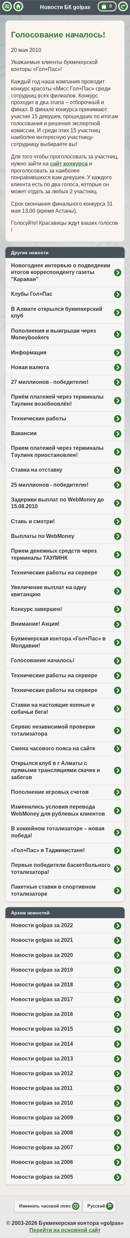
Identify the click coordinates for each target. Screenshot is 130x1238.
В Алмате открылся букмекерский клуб (56, 312)
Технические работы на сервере (54, 572)
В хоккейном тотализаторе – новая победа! (57, 832)
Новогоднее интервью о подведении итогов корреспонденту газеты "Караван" (60, 272)
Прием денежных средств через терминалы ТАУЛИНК (54, 554)
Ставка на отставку (36, 470)
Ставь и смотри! (33, 521)
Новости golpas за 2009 (42, 1117)
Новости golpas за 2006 (42, 1162)
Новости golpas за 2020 (42, 955)
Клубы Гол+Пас (31, 294)
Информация (28, 352)
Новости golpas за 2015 (42, 1029)
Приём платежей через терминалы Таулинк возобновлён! (57, 400)
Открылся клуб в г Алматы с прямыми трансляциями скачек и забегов (55, 770)
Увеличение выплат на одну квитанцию (48, 590)
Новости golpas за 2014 (42, 1044)
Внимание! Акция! (35, 624)
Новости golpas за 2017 (42, 999)
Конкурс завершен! (36, 609)
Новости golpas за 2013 (42, 1058)
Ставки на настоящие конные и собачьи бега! (53, 708)
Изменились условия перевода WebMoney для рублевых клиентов (58, 810)
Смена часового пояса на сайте (53, 748)
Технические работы (38, 418)
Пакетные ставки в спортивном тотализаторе (53, 890)
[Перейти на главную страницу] (18, 6)
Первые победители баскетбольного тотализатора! (60, 868)
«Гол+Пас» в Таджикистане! (48, 850)
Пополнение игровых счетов (50, 792)
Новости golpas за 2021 (42, 940)
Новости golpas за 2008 (42, 1133)
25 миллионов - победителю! (49, 485)
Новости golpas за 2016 (42, 1014)
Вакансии (24, 433)
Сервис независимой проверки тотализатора (53, 730)
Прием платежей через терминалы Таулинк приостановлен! (57, 451)
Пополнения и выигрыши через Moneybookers (53, 334)
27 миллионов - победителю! (49, 382)
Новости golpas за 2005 (42, 1177)
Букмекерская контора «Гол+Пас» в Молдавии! (58, 642)
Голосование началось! (42, 660)
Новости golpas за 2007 (42, 1147)
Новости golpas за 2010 (42, 1103)
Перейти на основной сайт (65, 1230)
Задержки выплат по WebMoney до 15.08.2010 (57, 503)
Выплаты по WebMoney (42, 536)
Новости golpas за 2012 (42, 1073)
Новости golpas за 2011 (42, 1088)
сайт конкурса (69, 163)
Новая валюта (30, 367)
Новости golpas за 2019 (42, 970)
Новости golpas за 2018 (42, 984)
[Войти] (123, 6)
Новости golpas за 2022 (42, 925)
